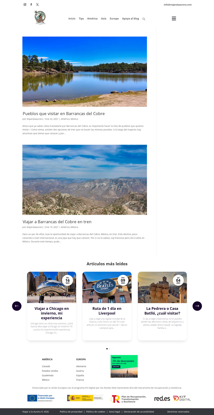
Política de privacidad (71, 411)
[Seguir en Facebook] (31, 4)
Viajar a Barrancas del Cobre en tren (57, 221)
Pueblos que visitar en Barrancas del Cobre (64, 113)
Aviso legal (114, 411)
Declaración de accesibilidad (139, 411)
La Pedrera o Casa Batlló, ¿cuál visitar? (162, 311)
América (65, 118)
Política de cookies (95, 411)
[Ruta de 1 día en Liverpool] (106, 287)
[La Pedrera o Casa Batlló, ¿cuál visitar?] (162, 287)
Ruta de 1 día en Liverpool (106, 311)
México (74, 118)
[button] (144, 19)
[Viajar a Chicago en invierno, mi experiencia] (51, 287)
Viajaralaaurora (35, 118)
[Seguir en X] (37, 4)
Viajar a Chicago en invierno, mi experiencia (52, 313)
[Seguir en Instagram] (24, 4)
